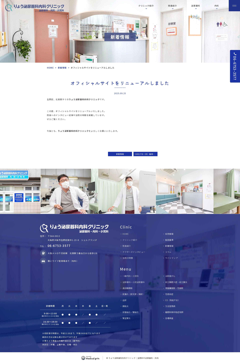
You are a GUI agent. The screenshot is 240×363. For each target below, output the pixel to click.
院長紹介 (126, 245)
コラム (168, 251)
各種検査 (169, 318)
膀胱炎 (125, 306)
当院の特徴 (127, 257)
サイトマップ (171, 257)
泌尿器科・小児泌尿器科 (133, 282)
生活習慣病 (170, 306)
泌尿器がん (170, 275)
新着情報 (62, 67)
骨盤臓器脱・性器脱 (174, 288)
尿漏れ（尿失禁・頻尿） (133, 294)
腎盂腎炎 (126, 318)
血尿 (124, 300)
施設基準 (169, 239)
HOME (50, 67)
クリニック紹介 (129, 239)
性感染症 (169, 294)
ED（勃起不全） (172, 300)
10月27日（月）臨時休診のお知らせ (146, 154)
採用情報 (169, 233)
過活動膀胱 (127, 288)
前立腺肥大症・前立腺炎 (176, 282)
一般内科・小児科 (130, 275)
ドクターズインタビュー (133, 251)
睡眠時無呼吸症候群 (174, 312)
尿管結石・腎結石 (130, 312)
